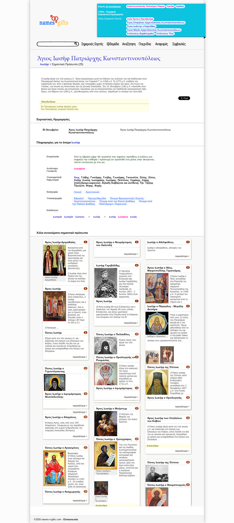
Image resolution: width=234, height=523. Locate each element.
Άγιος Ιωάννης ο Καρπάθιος (141, 26)
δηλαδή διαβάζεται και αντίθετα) (120, 183)
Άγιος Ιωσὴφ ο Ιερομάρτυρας (114, 388)
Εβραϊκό (79, 198)
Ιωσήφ (44, 64)
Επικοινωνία (70, 519)
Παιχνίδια (145, 44)
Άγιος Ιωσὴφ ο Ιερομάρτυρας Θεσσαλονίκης (63, 395)
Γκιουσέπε (132, 177)
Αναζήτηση (128, 44)
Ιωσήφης (111, 180)
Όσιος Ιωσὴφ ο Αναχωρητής (62, 491)
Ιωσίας (133, 217)
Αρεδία (170, 6)
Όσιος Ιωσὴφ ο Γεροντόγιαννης (55, 370)
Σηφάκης (135, 180)
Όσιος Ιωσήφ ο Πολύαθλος (113, 334)
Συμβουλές (179, 44)
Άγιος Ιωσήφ (53, 288)
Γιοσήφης (96, 177)
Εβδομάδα (113, 44)
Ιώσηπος (79, 217)
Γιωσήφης (119, 177)
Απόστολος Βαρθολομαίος (140, 33)
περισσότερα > (131, 254)
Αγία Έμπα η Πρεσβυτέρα (140, 19)
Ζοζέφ (77, 180)
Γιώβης (107, 177)
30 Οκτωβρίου (50, 129)
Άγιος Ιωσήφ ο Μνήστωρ (111, 408)
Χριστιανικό (92, 192)
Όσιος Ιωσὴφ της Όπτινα (163, 462)
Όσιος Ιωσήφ (53, 332)
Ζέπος (151, 177)
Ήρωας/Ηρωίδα (97, 198)
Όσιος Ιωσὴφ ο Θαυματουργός (166, 484)
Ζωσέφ (86, 180)
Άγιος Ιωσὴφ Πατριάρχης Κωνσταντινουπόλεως (98, 58)
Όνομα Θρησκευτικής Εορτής (127, 198)
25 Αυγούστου (113, 6)
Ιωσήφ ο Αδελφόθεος (160, 242)
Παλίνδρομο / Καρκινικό (113, 204)
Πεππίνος (123, 180)
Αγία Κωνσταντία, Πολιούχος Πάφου (146, 6)
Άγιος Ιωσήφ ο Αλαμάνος (60, 417)
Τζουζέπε (79, 185)
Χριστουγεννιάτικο (84, 201)
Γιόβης (85, 177)
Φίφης (89, 185)
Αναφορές (161, 44)
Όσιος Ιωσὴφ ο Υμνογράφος (114, 439)
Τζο (142, 183)
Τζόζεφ (149, 183)
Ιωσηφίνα (79, 168)
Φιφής (98, 185)
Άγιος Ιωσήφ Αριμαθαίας (60, 242)
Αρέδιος (180, 6)
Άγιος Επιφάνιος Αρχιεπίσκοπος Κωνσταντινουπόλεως (156, 22)
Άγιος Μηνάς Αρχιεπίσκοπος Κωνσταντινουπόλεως (154, 30)
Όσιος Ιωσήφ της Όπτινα (163, 367)
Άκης (77, 177)
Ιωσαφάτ (57, 217)
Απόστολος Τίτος (165, 33)
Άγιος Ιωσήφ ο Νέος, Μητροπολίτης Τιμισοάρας (164, 269)
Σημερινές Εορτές (92, 44)
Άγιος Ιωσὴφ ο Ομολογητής (164, 397)
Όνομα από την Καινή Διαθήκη (117, 201)
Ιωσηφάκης (98, 180)
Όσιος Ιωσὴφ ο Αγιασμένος (62, 447)
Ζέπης (143, 177)
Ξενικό (77, 192)
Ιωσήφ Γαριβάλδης (108, 265)
